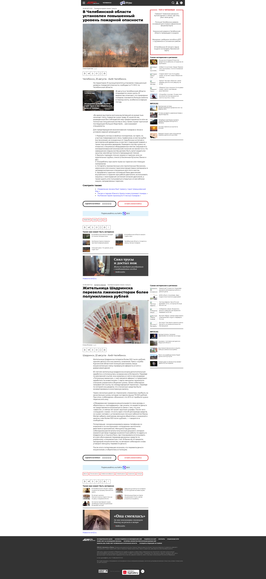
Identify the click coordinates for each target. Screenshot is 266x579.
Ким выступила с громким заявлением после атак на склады (169, 335)
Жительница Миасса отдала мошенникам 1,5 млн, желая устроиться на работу (133, 497)
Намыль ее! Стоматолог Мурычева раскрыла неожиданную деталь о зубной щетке (170, 290)
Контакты (161, 539)
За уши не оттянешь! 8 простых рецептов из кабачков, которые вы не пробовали (171, 61)
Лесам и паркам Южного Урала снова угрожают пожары (121, 193)
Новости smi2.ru (90, 279)
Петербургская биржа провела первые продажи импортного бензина (168, 121)
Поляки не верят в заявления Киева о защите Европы (170, 113)
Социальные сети (173, 539)
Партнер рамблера (115, 571)
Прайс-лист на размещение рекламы (109, 541)
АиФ (95, 68)
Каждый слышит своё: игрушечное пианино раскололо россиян (169, 134)
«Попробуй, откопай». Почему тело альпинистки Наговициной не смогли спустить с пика (170, 96)
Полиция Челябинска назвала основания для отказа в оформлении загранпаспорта (166, 24)
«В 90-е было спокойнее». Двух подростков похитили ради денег (170, 296)
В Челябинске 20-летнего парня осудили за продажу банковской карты (166, 48)
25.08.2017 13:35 (87, 8)
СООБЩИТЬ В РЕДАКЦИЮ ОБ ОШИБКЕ (150, 543)
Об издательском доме (104, 539)
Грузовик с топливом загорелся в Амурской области (169, 342)
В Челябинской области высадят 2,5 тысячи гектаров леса (102, 235)
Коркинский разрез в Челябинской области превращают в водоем (166, 32)
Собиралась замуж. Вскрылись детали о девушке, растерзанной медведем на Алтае (169, 310)
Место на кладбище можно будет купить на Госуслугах (169, 355)
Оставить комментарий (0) (133, 204)
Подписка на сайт (150, 539)
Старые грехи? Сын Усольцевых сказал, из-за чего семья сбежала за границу (170, 75)
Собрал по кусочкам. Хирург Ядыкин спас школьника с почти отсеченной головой (171, 68)
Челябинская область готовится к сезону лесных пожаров (135, 242)
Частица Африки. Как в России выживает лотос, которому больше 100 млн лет (170, 303)
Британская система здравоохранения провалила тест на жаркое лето (170, 108)
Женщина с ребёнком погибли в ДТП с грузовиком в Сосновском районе (166, 40)
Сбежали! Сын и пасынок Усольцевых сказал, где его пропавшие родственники (171, 89)
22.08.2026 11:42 (87, 285)
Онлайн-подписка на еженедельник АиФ (128, 539)
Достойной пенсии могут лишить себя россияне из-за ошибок (169, 348)
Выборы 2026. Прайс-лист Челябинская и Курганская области (117, 543)
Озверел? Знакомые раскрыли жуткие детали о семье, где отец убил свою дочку (166, 15)
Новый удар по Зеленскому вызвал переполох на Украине (169, 362)
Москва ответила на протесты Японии (168, 127)
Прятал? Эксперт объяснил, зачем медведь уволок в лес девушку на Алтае (170, 82)
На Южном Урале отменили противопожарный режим (101, 242)
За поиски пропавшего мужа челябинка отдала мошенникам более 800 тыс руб (102, 503)
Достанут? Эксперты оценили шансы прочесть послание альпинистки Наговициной (171, 324)
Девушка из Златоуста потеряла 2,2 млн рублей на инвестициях (134, 489)
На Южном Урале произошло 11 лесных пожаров (118, 196)
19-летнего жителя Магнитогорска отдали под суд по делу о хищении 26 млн (102, 497)
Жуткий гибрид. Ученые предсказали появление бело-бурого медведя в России (171, 317)
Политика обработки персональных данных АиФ (140, 541)
